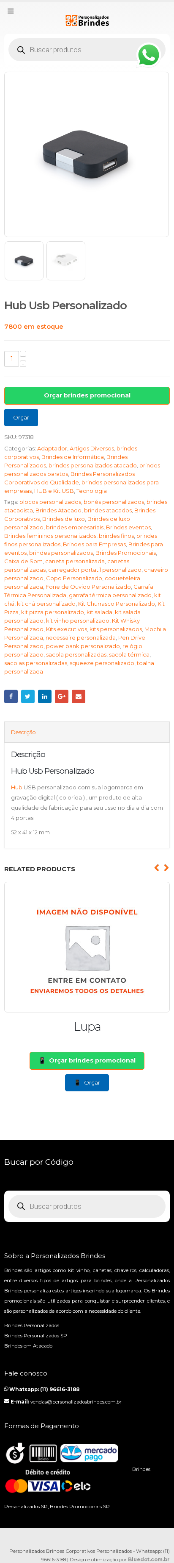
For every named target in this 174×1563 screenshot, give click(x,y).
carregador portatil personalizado (94, 569)
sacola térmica (129, 654)
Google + (61, 696)
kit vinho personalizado (77, 620)
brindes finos (116, 535)
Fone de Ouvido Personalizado (88, 586)
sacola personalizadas (76, 654)
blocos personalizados (50, 501)
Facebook (11, 696)
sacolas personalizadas (35, 663)
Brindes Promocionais (125, 552)
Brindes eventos (128, 527)
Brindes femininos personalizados (50, 535)
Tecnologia (91, 490)
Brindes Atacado (58, 510)
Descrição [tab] (23, 732)
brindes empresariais (74, 527)
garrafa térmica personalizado (110, 595)
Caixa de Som (23, 561)
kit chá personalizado (46, 603)
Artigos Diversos (92, 448)
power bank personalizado (83, 646)
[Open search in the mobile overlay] (87, 49)
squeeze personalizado (102, 663)
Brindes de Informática (72, 456)
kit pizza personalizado (52, 612)
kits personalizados (116, 629)
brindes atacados (108, 510)
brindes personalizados (61, 552)
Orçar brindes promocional (87, 395)
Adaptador (52, 448)
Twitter (28, 696)
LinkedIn (45, 696)
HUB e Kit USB (54, 490)
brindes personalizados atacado (93, 465)
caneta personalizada (75, 561)
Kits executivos (66, 629)
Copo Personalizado (74, 578)
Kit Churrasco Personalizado (116, 603)
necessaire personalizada (81, 637)
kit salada (99, 612)
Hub (16, 787)
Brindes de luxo (63, 518)
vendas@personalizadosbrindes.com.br (76, 1402)
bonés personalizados (114, 501)
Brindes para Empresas (94, 544)
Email (78, 696)
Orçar (21, 417)
